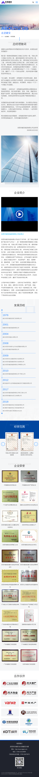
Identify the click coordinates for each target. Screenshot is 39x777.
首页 (2, 36)
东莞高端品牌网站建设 (16, 774)
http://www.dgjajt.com (21, 749)
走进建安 (6, 36)
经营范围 (12, 36)
